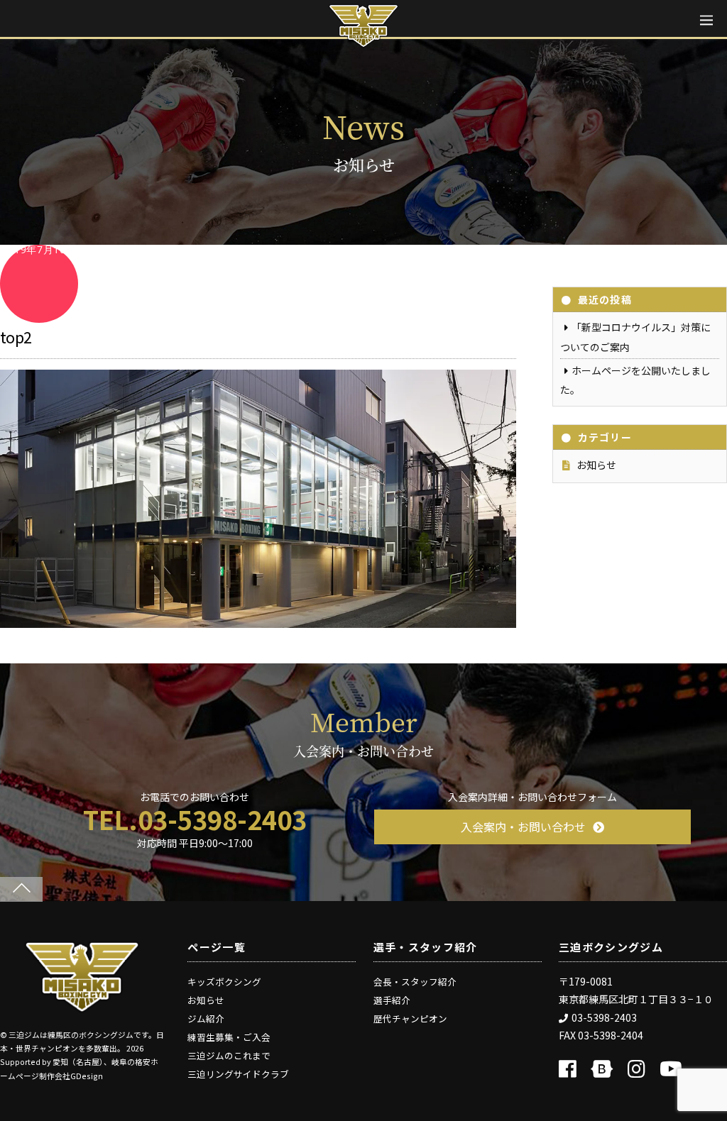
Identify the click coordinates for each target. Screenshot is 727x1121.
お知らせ (596, 465)
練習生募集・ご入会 (228, 1037)
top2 (16, 336)
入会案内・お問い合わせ (523, 826)
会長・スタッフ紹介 (415, 981)
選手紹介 (391, 1000)
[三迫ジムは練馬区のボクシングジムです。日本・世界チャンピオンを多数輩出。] (82, 1008)
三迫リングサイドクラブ (238, 1074)
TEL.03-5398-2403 (195, 819)
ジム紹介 (205, 1018)
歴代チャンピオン (410, 1018)
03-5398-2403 (604, 1017)
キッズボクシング (224, 981)
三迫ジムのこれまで (228, 1055)
